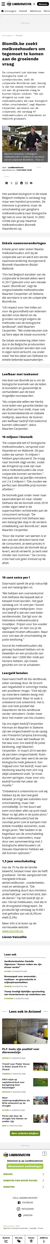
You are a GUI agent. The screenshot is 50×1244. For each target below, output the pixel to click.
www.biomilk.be (12, 931)
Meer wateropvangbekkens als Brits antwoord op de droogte (16, 1101)
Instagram (28, 1208)
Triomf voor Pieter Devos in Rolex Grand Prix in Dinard (16, 1067)
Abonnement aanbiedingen (25, 1166)
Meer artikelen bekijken (25, 1133)
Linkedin (27, 1215)
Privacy (40, 1228)
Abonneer (43, 4)
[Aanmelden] (34, 4)
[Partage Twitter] (11, 183)
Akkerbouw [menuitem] (35, 11)
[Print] (31, 183)
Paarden (6, 1074)
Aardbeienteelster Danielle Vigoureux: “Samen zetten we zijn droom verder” (22, 964)
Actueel (7, 971)
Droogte (6, 1092)
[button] (3, 4)
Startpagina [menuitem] (7, 35)
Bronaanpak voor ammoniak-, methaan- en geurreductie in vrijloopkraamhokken (20, 979)
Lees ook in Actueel (25, 1011)
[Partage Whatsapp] (16, 183)
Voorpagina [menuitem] (10, 11)
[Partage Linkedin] (21, 183)
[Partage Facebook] (6, 183)
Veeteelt (6, 1058)
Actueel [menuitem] (19, 35)
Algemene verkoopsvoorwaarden (15, 1228)
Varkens (8, 986)
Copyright (33, 1228)
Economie (8, 999)
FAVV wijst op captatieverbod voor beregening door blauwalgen (13, 1083)
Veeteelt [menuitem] (23, 11)
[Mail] (26, 183)
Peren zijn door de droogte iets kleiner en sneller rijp (14, 1118)
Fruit (4, 1126)
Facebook (27, 1202)
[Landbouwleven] (19, 4)
